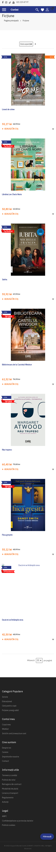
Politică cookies (8, 825)
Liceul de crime (8, 109)
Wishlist (5, 729)
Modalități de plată (10, 788)
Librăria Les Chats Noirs (12, 194)
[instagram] (7, 2)
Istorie (5, 697)
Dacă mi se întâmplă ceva (12, 620)
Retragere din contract (11, 784)
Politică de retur (8, 780)
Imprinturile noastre (10, 756)
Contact (5, 761)
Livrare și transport (10, 793)
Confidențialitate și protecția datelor (17, 821)
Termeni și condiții (9, 775)
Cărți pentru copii (9, 706)
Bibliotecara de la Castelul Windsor (17, 364)
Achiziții (5, 802)
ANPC (4, 816)
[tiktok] (10, 2)
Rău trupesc (7, 450)
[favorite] (42, 9)
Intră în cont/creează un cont (14, 733)
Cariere (5, 752)
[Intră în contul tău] (47, 9)
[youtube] (14, 2)
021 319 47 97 (22, 2)
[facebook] (3, 2)
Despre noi (6, 748)
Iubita (4, 279)
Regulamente (7, 797)
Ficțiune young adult (10, 710)
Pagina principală (11, 20)
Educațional (7, 701)
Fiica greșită (7, 535)
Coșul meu (6, 724)
